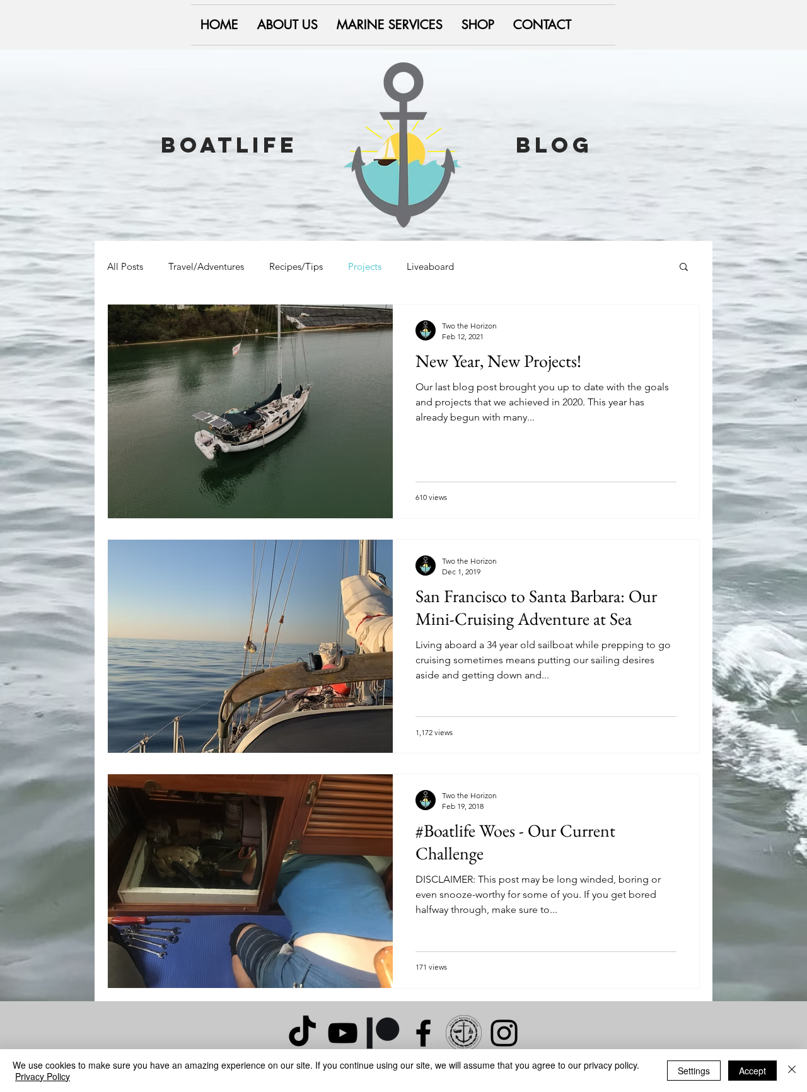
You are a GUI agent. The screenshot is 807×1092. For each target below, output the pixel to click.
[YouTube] (343, 1033)
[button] (684, 267)
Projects (364, 266)
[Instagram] (504, 1033)
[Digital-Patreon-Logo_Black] (383, 1033)
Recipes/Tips (296, 266)
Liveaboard (430, 266)
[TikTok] (302, 1033)
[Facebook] (423, 1033)
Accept (752, 1070)
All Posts (125, 266)
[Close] (791, 1070)
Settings (694, 1070)
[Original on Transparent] (464, 1033)
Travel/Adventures (206, 266)
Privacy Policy (42, 1076)
